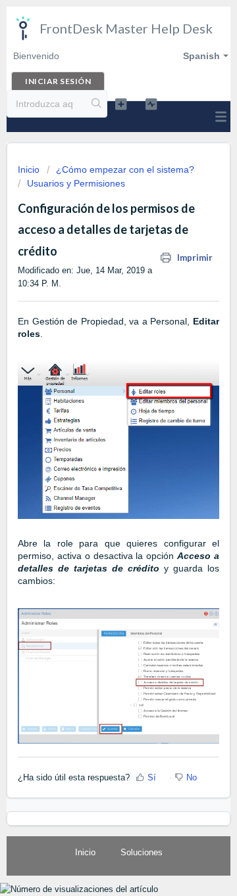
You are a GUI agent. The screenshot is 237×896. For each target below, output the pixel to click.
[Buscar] (97, 104)
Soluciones (141, 852)
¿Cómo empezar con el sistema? (125, 169)
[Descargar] (94, 442)
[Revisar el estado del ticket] (151, 104)
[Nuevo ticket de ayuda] (120, 104)
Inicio (30, 169)
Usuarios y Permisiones (76, 183)
